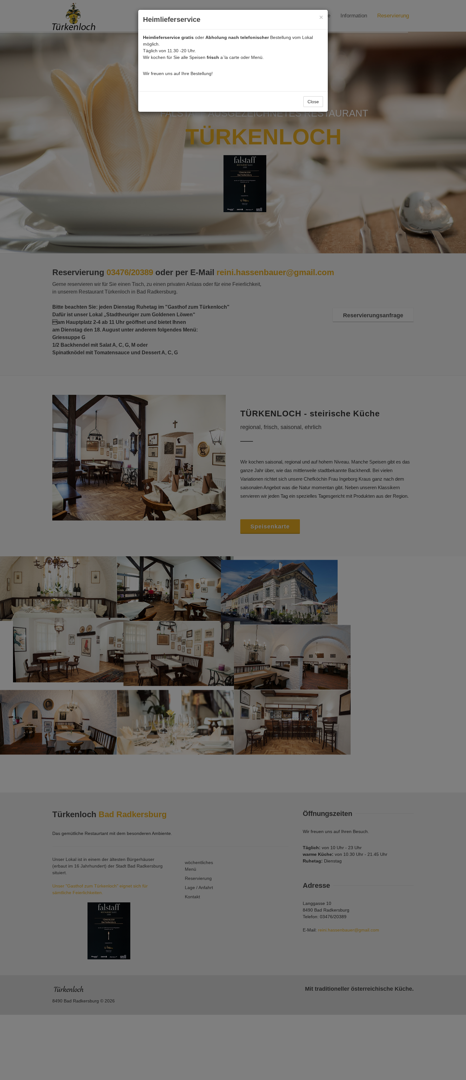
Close (313, 101)
